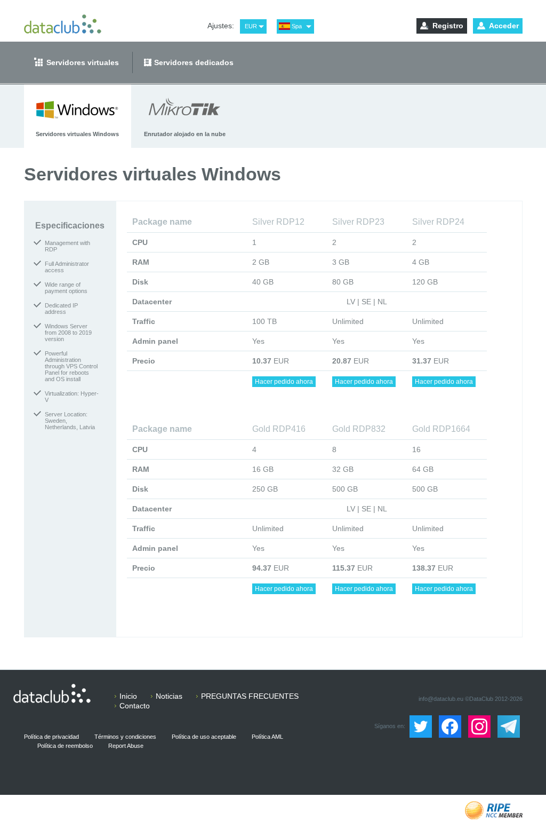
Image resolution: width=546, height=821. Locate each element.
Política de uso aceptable (204, 736)
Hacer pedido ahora (284, 381)
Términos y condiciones (125, 736)
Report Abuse (125, 746)
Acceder (504, 25)
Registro (447, 25)
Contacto (134, 705)
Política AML (267, 736)
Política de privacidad (51, 736)
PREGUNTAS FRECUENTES (250, 696)
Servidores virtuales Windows (77, 134)
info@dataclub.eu (441, 699)
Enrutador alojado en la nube (185, 134)
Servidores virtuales (82, 62)
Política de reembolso (65, 746)
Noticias (169, 696)
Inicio (128, 696)
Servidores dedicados (194, 62)
